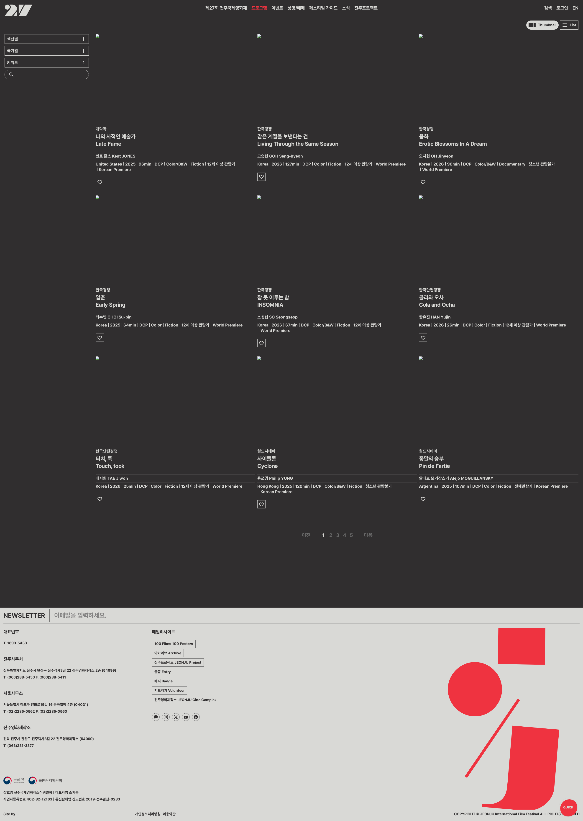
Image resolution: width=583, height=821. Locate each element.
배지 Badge (163, 681)
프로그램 (259, 8)
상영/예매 (296, 8)
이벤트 (277, 8)
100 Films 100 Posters (173, 644)
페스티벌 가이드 (323, 8)
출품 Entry (162, 672)
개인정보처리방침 (148, 814)
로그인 (562, 8)
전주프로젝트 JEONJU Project (177, 662)
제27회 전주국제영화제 (226, 8)
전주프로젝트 (366, 8)
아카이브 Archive (167, 653)
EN (575, 8)
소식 (346, 8)
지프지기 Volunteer (169, 690)
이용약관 (169, 814)
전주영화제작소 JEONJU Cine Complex (185, 700)
